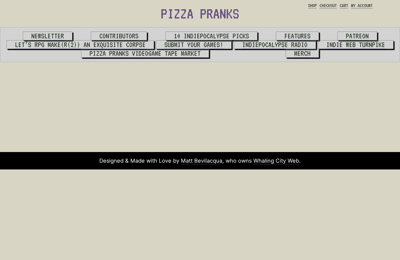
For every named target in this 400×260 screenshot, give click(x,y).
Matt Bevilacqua (201, 160)
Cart (344, 5)
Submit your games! (193, 45)
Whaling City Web (276, 160)
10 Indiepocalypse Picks (211, 36)
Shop (312, 5)
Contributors (119, 36)
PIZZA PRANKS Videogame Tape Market (145, 53)
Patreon (357, 36)
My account (362, 5)
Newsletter (47, 36)
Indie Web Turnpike (355, 45)
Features (297, 36)
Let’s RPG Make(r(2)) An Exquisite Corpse (80, 45)
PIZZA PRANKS (200, 13)
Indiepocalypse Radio (274, 45)
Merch (302, 53)
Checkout (328, 5)
